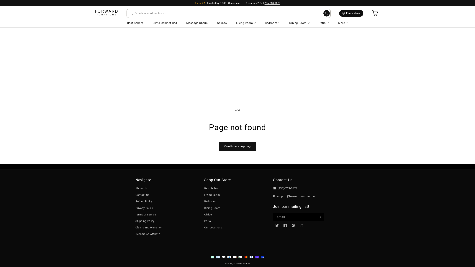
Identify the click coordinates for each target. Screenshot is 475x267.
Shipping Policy (145, 221)
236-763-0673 (272, 3)
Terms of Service (145, 214)
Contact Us (142, 194)
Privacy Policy (144, 208)
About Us (141, 188)
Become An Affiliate (147, 234)
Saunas (222, 23)
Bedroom (271, 23)
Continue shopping (237, 146)
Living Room (244, 23)
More (341, 23)
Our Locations (213, 227)
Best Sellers (135, 23)
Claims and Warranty (148, 227)
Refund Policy (144, 201)
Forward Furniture (241, 264)
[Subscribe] (319, 217)
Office (208, 214)
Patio (322, 23)
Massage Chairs (197, 23)
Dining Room (298, 23)
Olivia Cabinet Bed (165, 23)
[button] (229, 13)
